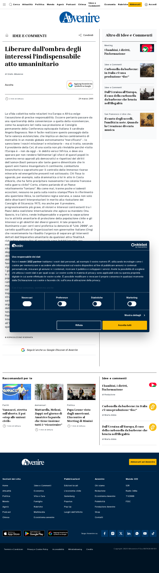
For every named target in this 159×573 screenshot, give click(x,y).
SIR (127, 485)
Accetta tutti (124, 325)
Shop (97, 512)
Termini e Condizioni (13, 549)
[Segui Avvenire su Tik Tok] (153, 533)
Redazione (109, 394)
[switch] (62, 303)
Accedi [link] (153, 4)
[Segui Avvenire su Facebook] (104, 533)
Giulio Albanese (15, 74)
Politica (6, 496)
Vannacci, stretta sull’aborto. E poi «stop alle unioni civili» (14, 415)
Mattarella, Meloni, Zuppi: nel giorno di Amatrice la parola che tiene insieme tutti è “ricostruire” (48, 417)
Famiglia (38, 501)
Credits (89, 549)
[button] (4, 4)
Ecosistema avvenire (44, 517)
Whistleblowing (75, 549)
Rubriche (38, 506)
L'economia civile (72, 491)
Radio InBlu (131, 491)
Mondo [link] (51, 4)
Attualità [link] (27, 4)
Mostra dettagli (133, 315)
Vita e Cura (39, 496)
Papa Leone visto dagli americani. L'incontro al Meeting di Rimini (80, 415)
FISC (128, 501)
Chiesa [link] (82, 4)
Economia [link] (110, 4)
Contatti (99, 517)
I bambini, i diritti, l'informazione (117, 51)
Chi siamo (100, 485)
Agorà (5, 506)
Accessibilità (58, 549)
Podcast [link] (71, 4)
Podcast (6, 512)
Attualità (6, 491)
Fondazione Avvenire (105, 506)
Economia (38, 491)
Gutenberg (69, 496)
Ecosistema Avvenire (105, 496)
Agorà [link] (60, 4)
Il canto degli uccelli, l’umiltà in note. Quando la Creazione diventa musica (121, 124)
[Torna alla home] (7, 35)
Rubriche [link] (123, 4)
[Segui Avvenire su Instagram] (112, 533)
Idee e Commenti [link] (94, 4)
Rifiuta (79, 325)
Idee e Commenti (42, 485)
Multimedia (39, 512)
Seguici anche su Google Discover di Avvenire (52, 350)
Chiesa (5, 517)
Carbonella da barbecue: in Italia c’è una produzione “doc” (121, 72)
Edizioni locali (71, 485)
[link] (135, 4)
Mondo (5, 501)
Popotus (68, 501)
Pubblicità (100, 501)
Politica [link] (39, 4)
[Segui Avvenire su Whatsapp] (137, 533)
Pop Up (67, 506)
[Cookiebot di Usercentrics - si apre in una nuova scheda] (133, 245)
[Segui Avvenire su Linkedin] (128, 533)
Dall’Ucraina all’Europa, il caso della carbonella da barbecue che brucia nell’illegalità (121, 97)
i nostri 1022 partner (30, 261)
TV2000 (130, 496)
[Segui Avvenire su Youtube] (145, 533)
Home (5, 485)
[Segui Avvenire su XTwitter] (120, 533)
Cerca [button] (16, 4)
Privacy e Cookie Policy (37, 549)
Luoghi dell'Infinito (73, 512)
